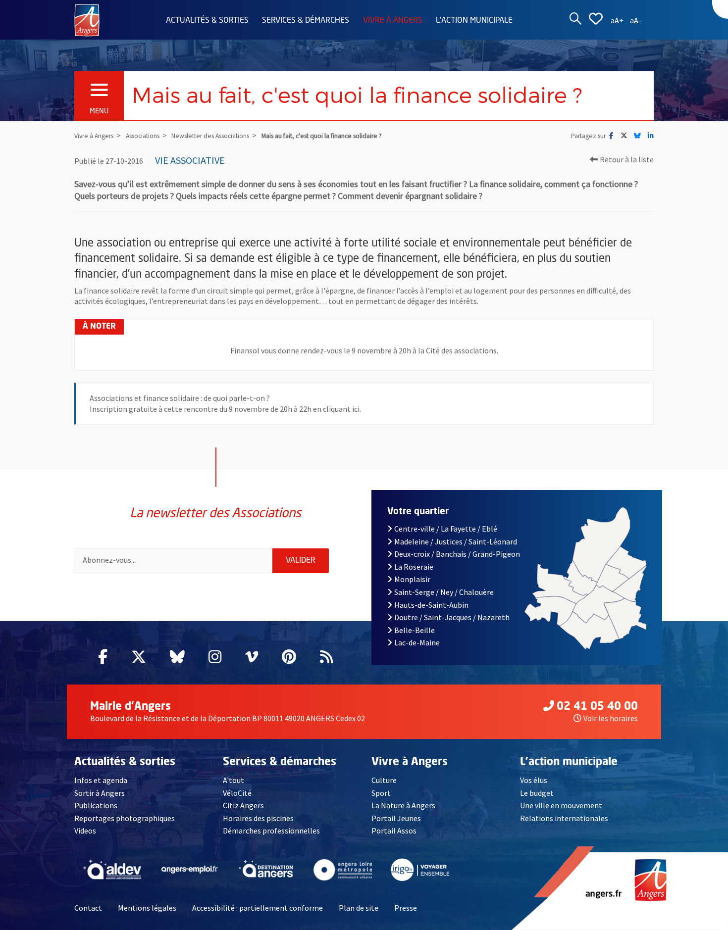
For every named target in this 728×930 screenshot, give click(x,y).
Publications (95, 805)
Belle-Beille (414, 630)
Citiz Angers (243, 805)
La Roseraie (413, 567)
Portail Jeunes (396, 818)
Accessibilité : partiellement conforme (257, 908)
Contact (88, 908)
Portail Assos (393, 830)
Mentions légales (147, 908)
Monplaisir (412, 579)
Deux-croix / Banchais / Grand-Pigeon (457, 554)
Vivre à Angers (392, 21)
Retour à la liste (627, 159)
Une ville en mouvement (561, 805)
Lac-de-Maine (417, 642)
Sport (381, 793)
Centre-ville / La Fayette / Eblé (445, 529)
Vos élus (533, 780)
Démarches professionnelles (271, 830)
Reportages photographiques (124, 818)
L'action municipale (474, 21)
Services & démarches (305, 21)
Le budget (537, 793)
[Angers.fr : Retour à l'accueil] (87, 19)
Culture (384, 780)
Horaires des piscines (258, 818)
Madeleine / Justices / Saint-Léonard (455, 541)
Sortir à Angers (99, 793)
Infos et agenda (100, 780)
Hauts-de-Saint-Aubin (431, 605)
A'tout (233, 780)
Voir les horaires (610, 718)
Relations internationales (564, 818)
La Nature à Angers (403, 805)
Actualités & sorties (207, 21)
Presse (405, 908)
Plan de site (358, 908)
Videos (85, 830)
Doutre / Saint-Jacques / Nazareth (452, 617)
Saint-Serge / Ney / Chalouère (444, 592)
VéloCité (237, 793)
